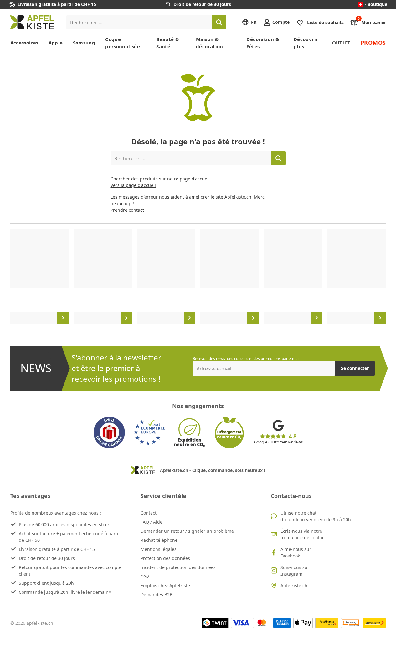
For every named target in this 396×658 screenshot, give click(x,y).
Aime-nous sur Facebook (295, 552)
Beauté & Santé (167, 42)
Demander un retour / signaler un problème (187, 531)
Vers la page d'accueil (133, 185)
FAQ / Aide (151, 522)
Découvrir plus (306, 42)
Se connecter (355, 368)
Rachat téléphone (159, 540)
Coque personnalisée (122, 42)
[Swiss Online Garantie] (109, 432)
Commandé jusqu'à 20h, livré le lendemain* (65, 592)
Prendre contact (127, 210)
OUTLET (341, 42)
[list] (198, 276)
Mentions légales (159, 549)
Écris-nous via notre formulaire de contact (303, 534)
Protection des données (165, 558)
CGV (145, 576)
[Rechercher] (219, 22)
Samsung (84, 42)
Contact (149, 513)
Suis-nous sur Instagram (294, 570)
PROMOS (373, 42)
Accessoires (24, 42)
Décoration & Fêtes (262, 42)
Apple (56, 42)
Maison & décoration (209, 42)
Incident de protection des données (178, 567)
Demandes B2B (156, 595)
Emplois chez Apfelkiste (165, 585)
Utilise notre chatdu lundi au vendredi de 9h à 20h (315, 516)
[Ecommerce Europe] (149, 432)
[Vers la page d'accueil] (32, 22)
